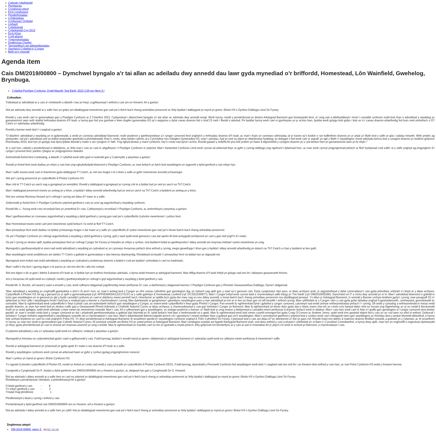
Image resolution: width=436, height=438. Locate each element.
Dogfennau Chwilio (20, 42)
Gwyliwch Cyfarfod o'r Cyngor (26, 48)
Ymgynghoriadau (18, 39)
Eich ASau (14, 33)
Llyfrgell (13, 24)
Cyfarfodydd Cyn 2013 (21, 30)
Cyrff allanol (15, 36)
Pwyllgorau (15, 5)
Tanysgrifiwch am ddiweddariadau (28, 45)
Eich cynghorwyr (18, 12)
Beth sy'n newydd (18, 51)
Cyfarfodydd (15, 27)
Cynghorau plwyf (18, 8)
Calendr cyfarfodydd (20, 2)
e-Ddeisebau (16, 18)
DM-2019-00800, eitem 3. (35, 429)
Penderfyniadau (17, 15)
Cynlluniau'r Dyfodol (20, 21)
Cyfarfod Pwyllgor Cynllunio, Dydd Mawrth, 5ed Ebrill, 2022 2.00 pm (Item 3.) (58, 90)
